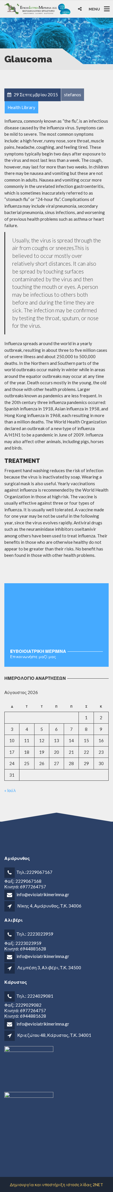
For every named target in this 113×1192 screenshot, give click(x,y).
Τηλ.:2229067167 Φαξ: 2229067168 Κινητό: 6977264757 (28, 879)
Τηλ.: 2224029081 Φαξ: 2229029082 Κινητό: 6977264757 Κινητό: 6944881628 (28, 1006)
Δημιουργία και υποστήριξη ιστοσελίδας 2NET (56, 1184)
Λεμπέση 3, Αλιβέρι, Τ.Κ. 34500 (49, 967)
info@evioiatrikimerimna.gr (43, 894)
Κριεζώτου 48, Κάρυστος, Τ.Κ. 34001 (54, 1035)
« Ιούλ (10, 790)
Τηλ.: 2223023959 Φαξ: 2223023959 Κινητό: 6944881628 (28, 941)
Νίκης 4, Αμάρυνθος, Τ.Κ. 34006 (49, 905)
